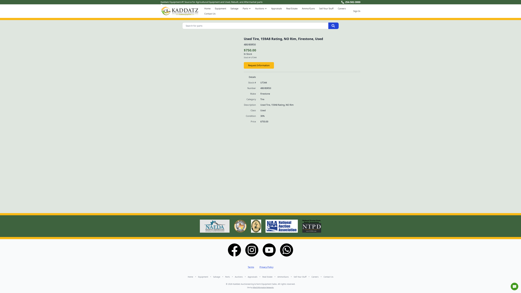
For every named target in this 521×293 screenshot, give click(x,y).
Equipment (220, 8)
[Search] (333, 26)
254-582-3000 (352, 2)
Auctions (239, 277)
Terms (251, 267)
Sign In (356, 11)
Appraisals (276, 8)
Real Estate (292, 8)
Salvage (234, 8)
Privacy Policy (266, 267)
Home (207, 8)
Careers (342, 8)
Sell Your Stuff (326, 8)
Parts (227, 277)
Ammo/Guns (308, 8)
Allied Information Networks (263, 287)
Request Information (259, 65)
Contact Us (210, 13)
